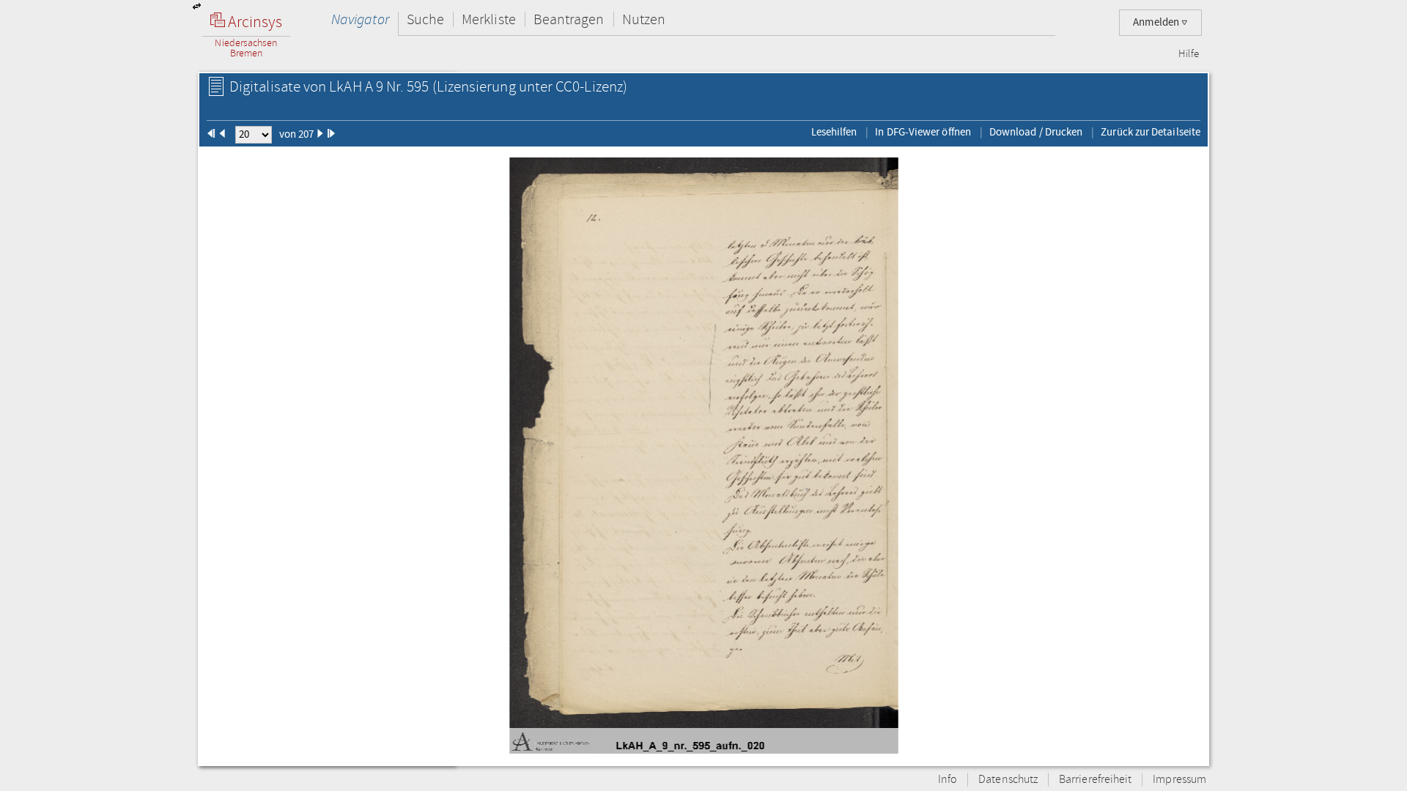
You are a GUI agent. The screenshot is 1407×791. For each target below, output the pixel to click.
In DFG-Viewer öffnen (923, 132)
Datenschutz (1008, 780)
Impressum (1179, 780)
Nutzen (643, 19)
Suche (425, 19)
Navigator (360, 19)
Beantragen (569, 19)
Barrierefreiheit (1095, 780)
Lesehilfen (834, 132)
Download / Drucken (1035, 132)
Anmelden (1157, 22)
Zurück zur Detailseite (1150, 132)
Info (947, 780)
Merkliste (489, 19)
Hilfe (1188, 54)
